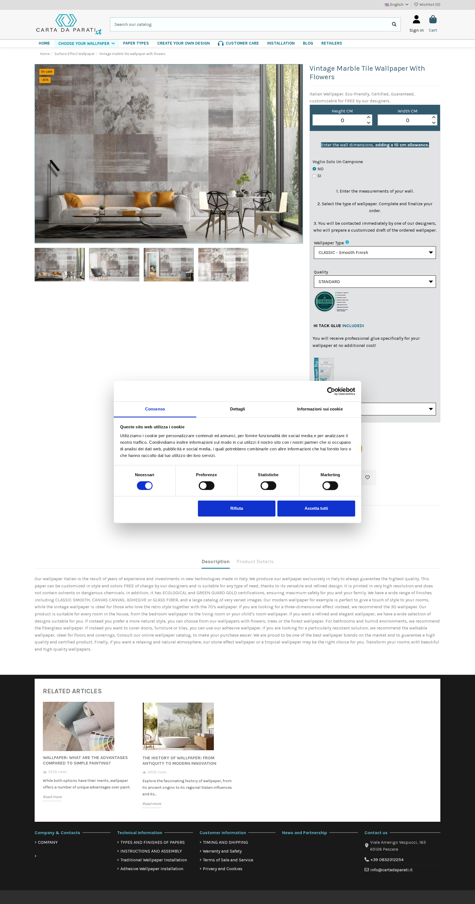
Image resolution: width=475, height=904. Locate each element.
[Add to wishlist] (367, 477)
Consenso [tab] (155, 409)
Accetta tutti (316, 508)
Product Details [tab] (255, 561)
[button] (86, 43)
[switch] (206, 485)
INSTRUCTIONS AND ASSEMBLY (151, 851)
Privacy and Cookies (222, 868)
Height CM (342, 111)
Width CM (408, 111)
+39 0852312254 (387, 859)
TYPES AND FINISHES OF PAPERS (152, 842)
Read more (52, 797)
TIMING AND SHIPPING (225, 842)
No (320, 168)
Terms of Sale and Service (228, 859)
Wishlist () (429, 4)
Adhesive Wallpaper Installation (151, 868)
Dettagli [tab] (237, 409)
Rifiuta (236, 508)
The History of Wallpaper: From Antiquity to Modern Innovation (179, 760)
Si (319, 175)
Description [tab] (215, 561)
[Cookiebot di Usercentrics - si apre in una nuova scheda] (331, 391)
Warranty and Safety (222, 851)
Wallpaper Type (329, 242)
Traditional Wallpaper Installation (153, 859)
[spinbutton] (342, 120)
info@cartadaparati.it (391, 869)
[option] (88, 755)
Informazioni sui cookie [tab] (320, 409)
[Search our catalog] (394, 24)
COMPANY (48, 842)
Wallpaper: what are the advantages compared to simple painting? (85, 760)
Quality (321, 272)
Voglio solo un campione (338, 161)
